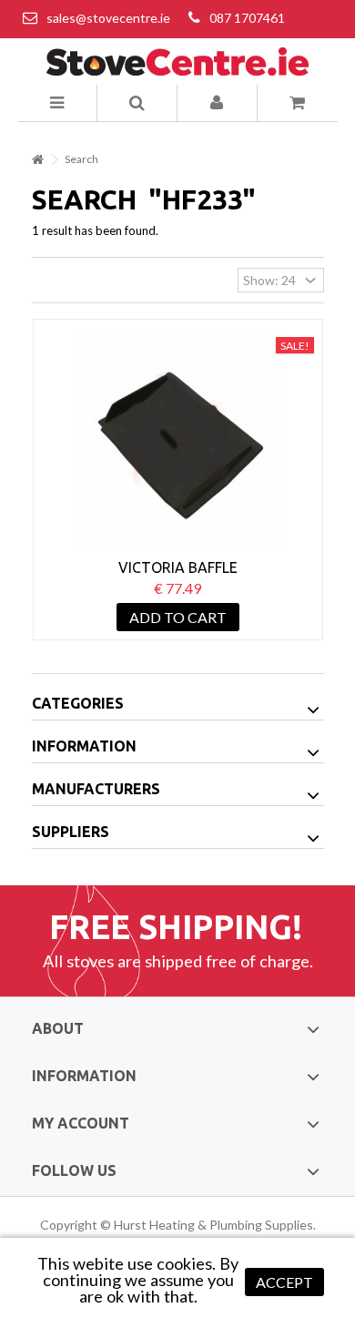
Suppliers (70, 831)
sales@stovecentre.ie (108, 18)
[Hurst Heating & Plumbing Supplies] (178, 61)
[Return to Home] (37, 159)
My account (80, 1123)
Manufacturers (96, 789)
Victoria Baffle (178, 567)
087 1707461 (247, 18)
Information (84, 746)
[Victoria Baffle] (178, 441)
